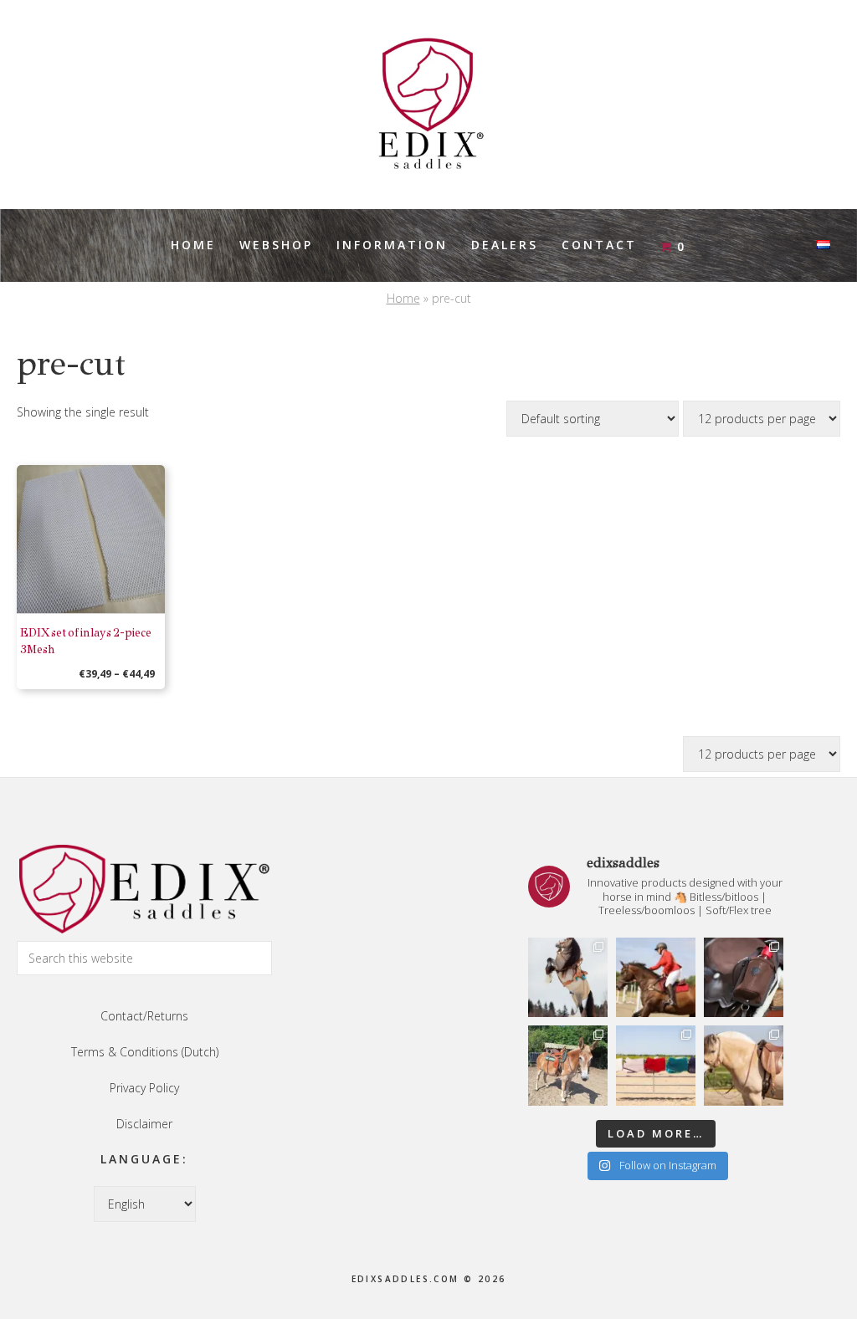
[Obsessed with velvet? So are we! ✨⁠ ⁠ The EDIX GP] (655, 977)
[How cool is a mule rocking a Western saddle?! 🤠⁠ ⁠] (568, 1065)
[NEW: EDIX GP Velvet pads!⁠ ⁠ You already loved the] (655, 1065)
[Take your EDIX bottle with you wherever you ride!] (743, 977)
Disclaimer (144, 1124)
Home (403, 298)
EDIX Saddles (428, 104)
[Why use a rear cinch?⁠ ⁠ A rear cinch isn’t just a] (568, 977)
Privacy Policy (144, 1088)
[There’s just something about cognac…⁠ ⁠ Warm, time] (743, 1065)
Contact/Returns (144, 1016)
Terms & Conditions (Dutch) (144, 1052)
